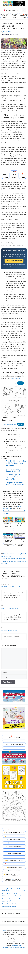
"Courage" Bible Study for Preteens (14, 558)
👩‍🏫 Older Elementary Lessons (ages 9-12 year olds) (14, 875)
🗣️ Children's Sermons (14, 843)
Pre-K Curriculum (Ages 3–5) (14, 748)
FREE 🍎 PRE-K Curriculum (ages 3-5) (23, 16)
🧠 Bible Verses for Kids (14, 857)
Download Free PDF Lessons (14, 260)
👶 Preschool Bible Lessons (14, 846)
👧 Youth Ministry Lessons (14, 867)
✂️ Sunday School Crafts (14, 839)
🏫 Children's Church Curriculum (14, 836)
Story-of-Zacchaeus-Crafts (10, 424)
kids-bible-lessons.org (14, 949)
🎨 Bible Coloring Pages (14, 850)
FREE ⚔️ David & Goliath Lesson (14, 744)
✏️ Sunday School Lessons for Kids (14, 832)
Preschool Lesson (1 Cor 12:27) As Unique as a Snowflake (16, 463)
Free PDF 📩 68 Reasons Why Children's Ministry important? (14, 880)
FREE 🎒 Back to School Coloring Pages (14, 174)
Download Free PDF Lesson (8, 545)
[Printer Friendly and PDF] (9, 35)
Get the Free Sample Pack (8, 529)
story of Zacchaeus (15, 378)
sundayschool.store (16, 945)
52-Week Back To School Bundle (4, 16)
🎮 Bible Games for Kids (14, 853)
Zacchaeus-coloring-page (10, 383)
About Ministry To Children (12, 913)
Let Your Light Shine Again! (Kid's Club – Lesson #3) (14, 477)
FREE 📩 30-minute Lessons (14, 16)
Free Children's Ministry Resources (14, 921)
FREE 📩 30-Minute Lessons (14, 741)
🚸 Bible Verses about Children (14, 860)
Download (20, 383)
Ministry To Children (12, 10)
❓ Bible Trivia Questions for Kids (14, 863)
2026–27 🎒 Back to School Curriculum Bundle (14, 736)
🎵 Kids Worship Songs (14, 870)
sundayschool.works (7, 947)
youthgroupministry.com (19, 947)
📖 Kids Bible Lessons (14, 829)
